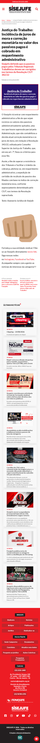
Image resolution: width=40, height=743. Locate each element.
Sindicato (10, 620)
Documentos (29, 642)
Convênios (11, 647)
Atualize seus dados (29, 647)
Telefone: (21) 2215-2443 (20, 1)
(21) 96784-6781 (20, 694)
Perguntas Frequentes (20, 659)
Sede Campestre (10, 642)
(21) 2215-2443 (20, 670)
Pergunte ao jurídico (11, 653)
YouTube (30, 259)
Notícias (9, 20)
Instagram (9, 259)
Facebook (19, 259)
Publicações (29, 625)
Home (3, 20)
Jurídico (11, 631)
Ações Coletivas (29, 653)
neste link (32, 251)
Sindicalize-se (29, 631)
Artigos (11, 625)
